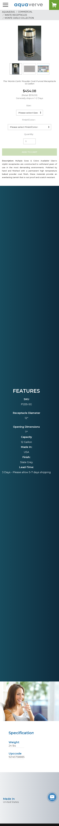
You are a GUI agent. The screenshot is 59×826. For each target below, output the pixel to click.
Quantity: (28, 134)
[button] (5, 5)
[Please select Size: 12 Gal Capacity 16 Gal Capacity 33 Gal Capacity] (29, 113)
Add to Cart (29, 152)
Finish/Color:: (29, 119)
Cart (54, 5)
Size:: (28, 105)
